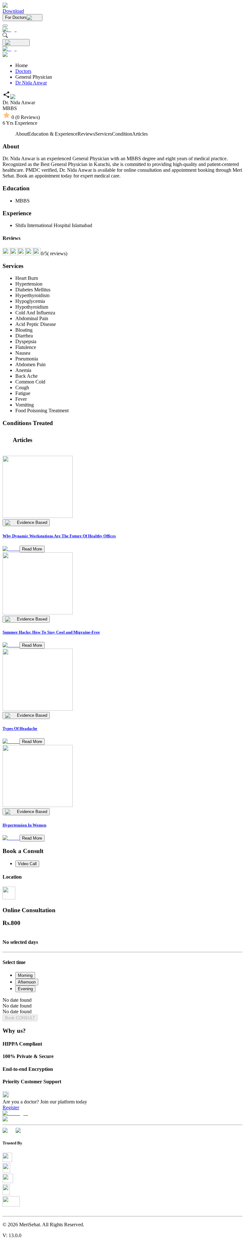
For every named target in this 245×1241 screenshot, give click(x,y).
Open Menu (122, 620)
